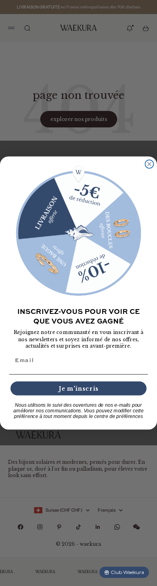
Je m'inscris (79, 388)
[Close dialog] (149, 164)
